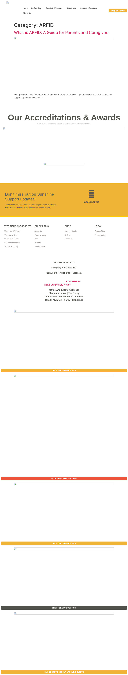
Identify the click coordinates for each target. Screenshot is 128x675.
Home (25, 8)
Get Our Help (35, 8)
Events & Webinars (54, 8)
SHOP (68, 226)
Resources (71, 8)
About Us (27, 13)
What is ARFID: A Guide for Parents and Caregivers (62, 32)
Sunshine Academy (88, 8)
